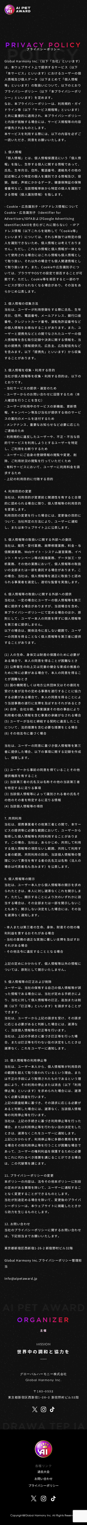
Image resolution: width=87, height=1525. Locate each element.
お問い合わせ (43, 1479)
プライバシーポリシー (43, 1485)
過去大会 (43, 1471)
